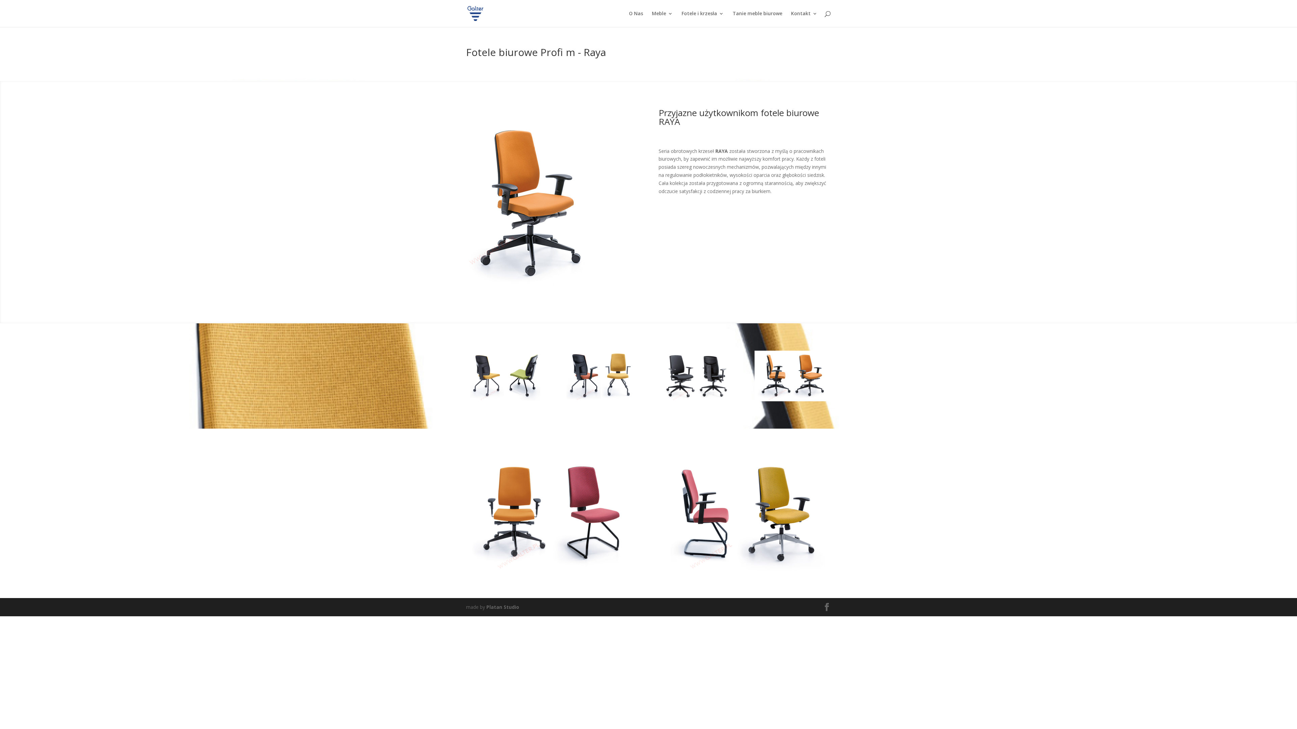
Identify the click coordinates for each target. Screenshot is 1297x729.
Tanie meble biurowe (757, 14)
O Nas (636, 14)
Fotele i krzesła (699, 14)
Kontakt (801, 14)
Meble (659, 14)
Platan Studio (502, 607)
